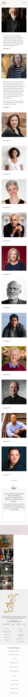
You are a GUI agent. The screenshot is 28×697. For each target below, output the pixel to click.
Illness (14, 676)
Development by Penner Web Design (14, 621)
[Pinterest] (19, 624)
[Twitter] (6, 624)
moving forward (14, 671)
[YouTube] (13, 624)
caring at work (14, 692)
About (7, 629)
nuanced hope (14, 680)
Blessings (20, 641)
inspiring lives (14, 688)
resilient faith (14, 662)
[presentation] (14, 20)
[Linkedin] (24, 624)
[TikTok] (17, 624)
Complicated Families (14, 654)
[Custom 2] (22, 624)
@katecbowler (14, 531)
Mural (21, 631)
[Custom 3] (10, 624)
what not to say (14, 667)
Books (7, 640)
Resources (7, 631)
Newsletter (20, 638)
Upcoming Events (20, 635)
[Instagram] (8, 624)
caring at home (14, 684)
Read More (7, 48)
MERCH (20, 629)
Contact (7, 634)
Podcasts (7, 637)
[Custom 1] (15, 624)
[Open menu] (25, 3)
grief (14, 658)
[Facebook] (4, 624)
